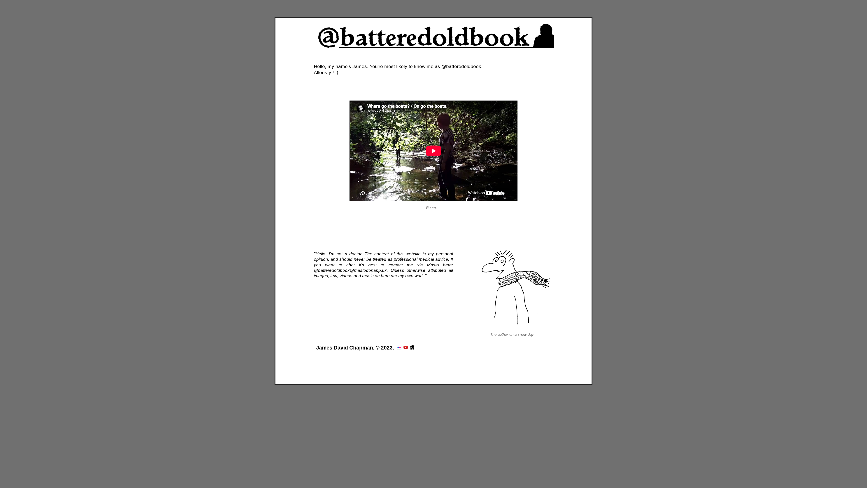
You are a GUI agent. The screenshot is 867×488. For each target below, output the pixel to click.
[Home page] (412, 348)
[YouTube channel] (405, 348)
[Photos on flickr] (399, 348)
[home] (433, 46)
